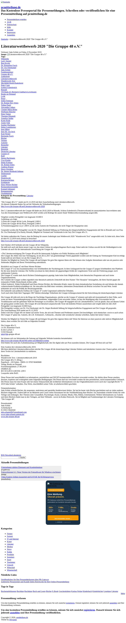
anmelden (113, 603)
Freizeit (10, 536)
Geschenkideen (65, 591)
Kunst (9, 541)
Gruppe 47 (5, 154)
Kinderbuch (87, 591)
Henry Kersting (7, 169)
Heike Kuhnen (6, 162)
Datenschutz (11, 25)
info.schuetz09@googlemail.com (14, 412)
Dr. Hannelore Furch (9, 65)
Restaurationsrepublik (9, 187)
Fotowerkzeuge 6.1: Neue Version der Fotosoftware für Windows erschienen (31, 472)
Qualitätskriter (6, 193)
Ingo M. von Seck (8, 132)
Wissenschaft (12, 570)
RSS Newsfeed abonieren (11, 455)
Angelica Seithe (7, 118)
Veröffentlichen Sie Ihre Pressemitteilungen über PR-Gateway (25, 579)
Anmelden (11, 35)
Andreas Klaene (7, 167)
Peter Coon (5, 85)
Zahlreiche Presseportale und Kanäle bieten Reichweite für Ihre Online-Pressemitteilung (35, 582)
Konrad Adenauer (8, 189)
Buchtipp (20, 591)
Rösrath (4, 90)
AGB (9, 22)
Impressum (11, 32)
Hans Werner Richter (9, 185)
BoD (3, 156)
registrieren (70, 603)
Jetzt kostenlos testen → (63, 519)
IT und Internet (13, 539)
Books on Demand (8, 94)
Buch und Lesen (39, 591)
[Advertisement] (63, 437)
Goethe (4, 176)
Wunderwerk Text (8, 81)
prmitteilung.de (11, 7)
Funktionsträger (7, 72)
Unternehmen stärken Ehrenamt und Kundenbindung (21, 467)
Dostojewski (6, 178)
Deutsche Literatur (8, 151)
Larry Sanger (6, 61)
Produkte (10, 554)
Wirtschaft (11, 567)
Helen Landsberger (8, 127)
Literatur (4, 147)
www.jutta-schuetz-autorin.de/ (12, 414)
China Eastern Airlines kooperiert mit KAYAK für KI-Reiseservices (27, 477)
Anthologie (5, 76)
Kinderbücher (97, 591)
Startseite (4, 39)
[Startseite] (5, 2)
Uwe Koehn (6, 160)
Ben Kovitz (5, 63)
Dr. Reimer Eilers (8, 165)
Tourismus (11, 562)
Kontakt (10, 30)
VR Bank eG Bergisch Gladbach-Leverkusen (18, 92)
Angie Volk (5, 123)
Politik (9, 552)
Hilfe (9, 27)
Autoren (4, 143)
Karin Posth (5, 121)
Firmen (9, 534)
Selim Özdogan (7, 101)
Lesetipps (107, 591)
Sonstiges (10, 557)
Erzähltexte (5, 182)
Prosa (3, 98)
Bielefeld (4, 149)
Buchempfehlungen (8, 591)
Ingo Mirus (5, 129)
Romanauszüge (7, 191)
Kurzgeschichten (7, 180)
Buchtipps (28, 591)
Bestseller (4, 145)
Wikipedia (5, 59)
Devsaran (13, 620)
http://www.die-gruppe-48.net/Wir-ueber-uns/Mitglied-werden (25, 341)
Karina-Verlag (76, 591)
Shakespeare (6, 174)
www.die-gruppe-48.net (10, 417)
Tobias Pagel (6, 105)
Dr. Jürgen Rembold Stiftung (12, 171)
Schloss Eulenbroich (9, 87)
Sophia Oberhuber (8, 125)
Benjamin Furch (7, 136)
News (9, 549)
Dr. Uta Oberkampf (8, 68)
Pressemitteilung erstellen (16, 19)
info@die (4, 334)
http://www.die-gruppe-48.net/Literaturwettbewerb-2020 (23, 206)
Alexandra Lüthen (8, 107)
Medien (10, 547)
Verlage (4, 140)
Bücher (4, 138)
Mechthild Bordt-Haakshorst (12, 83)
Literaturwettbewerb (9, 79)
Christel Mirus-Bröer (9, 110)
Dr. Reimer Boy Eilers (9, 103)
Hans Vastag (6, 114)
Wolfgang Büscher (8, 112)
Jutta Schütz (5, 70)
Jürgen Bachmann (8, 158)
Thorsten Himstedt (8, 116)
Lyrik (3, 96)
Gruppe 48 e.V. (7, 74)
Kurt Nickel (5, 134)
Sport (9, 560)
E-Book (55, 591)
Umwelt (10, 565)
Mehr (123, 593)
